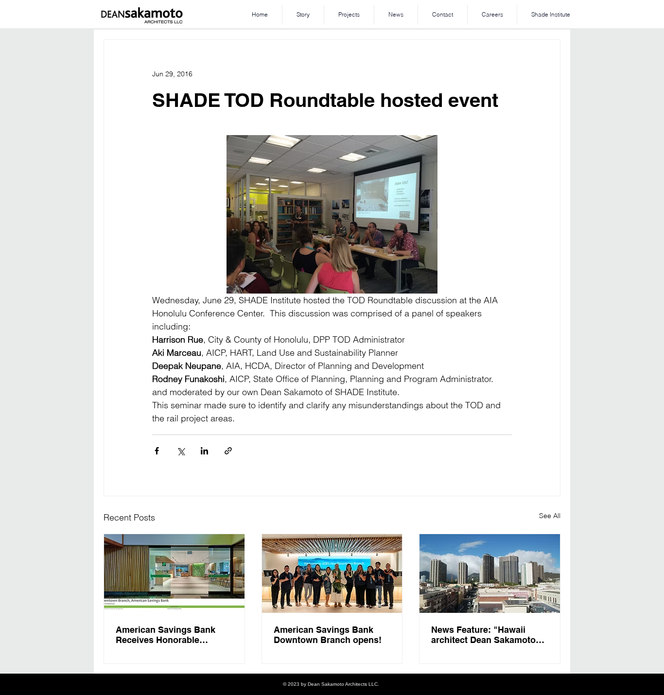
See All (549, 515)
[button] (349, 14)
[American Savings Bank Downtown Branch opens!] (332, 573)
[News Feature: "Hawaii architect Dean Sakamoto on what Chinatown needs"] (489, 573)
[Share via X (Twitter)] (180, 450)
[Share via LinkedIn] (204, 450)
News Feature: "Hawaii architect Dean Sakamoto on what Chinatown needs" (487, 635)
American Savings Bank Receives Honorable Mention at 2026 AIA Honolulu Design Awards (167, 635)
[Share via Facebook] (156, 450)
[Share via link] (228, 450)
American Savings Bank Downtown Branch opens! (328, 635)
